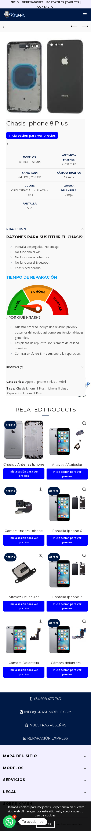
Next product (84, 26)
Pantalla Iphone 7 (67, 597)
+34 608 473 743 (47, 699)
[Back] (6, 26)
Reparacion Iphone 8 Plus (24, 393)
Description (16, 229)
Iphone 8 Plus (45, 382)
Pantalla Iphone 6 (67, 531)
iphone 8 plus (57, 388)
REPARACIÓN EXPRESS (47, 738)
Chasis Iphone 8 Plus (30, 388)
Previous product (74, 26)
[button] (9, 821)
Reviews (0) (14, 367)
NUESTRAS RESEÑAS (48, 725)
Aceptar (45, 824)
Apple (29, 382)
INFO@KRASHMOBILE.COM (48, 712)
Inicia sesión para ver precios (32, 135)
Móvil (62, 382)
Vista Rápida (40, 423)
